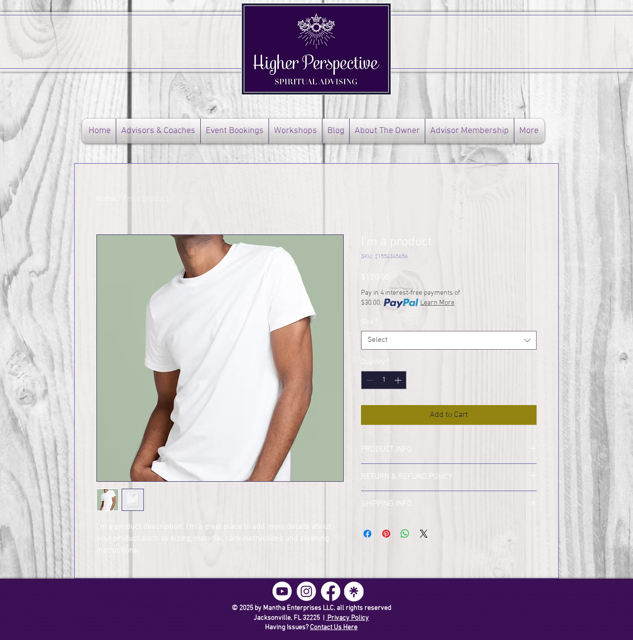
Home (106, 199)
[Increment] (399, 380)
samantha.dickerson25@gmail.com (143, 606)
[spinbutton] (384, 380)
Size (369, 322)
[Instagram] (306, 591)
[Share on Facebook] (367, 534)
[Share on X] (424, 534)
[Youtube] (282, 591)
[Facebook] (330, 591)
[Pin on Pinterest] (386, 534)
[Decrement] (368, 380)
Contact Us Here (334, 627)
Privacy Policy (347, 618)
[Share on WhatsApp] (405, 534)
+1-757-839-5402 (120, 598)
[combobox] (449, 340)
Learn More (437, 303)
